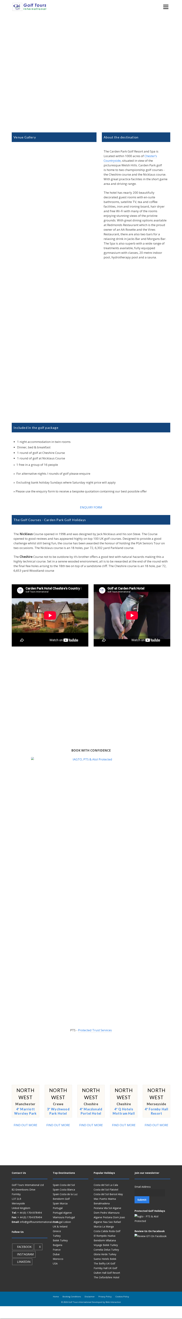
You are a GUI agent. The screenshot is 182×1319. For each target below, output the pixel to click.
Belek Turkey (60, 1240)
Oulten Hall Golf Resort (107, 1272)
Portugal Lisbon (62, 1222)
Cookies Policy (122, 1296)
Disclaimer (90, 1296)
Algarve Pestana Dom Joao (109, 1217)
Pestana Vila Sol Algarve (107, 1208)
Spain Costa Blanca (64, 1189)
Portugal (58, 1208)
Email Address (143, 1186)
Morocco (58, 1259)
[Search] (157, 7)
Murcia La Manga (104, 1226)
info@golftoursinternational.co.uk (39, 1222)
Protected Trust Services (95, 1030)
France (57, 1249)
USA (55, 1263)
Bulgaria (57, 1245)
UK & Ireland (60, 1226)
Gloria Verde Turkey (105, 1254)
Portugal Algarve (62, 1212)
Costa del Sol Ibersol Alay (108, 1194)
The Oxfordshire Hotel (106, 1277)
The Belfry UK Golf (104, 1263)
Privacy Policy (105, 1296)
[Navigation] (165, 7)
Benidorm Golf (61, 1198)
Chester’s (150, 156)
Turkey (57, 1235)
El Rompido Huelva (104, 1235)
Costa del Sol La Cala (106, 1185)
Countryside (112, 161)
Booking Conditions (72, 1296)
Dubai (56, 1254)
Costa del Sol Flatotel (106, 1189)
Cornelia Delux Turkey (106, 1249)
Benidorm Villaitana (105, 1240)
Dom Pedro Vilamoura (106, 1212)
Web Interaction (113, 1302)
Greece (57, 1231)
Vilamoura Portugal (64, 1217)
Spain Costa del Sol (64, 1185)
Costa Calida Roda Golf (107, 1231)
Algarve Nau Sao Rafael (107, 1222)
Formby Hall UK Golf (105, 1268)
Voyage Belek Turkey (106, 1245)
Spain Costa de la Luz (65, 1194)
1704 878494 (34, 1212)
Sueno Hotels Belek (105, 1259)
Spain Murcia (60, 1203)
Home (56, 1296)
